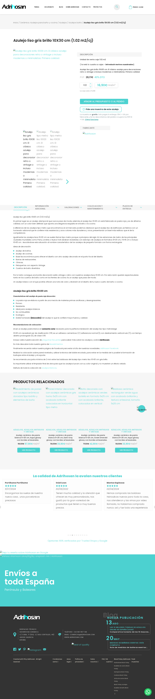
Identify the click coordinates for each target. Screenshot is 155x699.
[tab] (20, 207)
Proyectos (97, 7)
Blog (61, 7)
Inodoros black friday (120, 675)
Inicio (15, 22)
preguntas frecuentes (51, 340)
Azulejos (63, 22)
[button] (148, 692)
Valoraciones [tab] (71, 207)
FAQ (103, 659)
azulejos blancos (49, 368)
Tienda (36, 7)
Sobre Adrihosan (72, 7)
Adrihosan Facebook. (109, 348)
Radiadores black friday (121, 662)
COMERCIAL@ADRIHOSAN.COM (82, 635)
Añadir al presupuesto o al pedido (104, 101)
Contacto (86, 7)
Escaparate (49, 7)
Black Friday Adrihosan (122, 659)
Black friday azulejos (120, 684)
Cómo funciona (91, 119)
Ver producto (28, 450)
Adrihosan (31, 659)
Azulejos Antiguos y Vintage (34, 430)
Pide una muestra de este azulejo (102, 109)
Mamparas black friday (121, 672)
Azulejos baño (75, 22)
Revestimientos (56, 344)
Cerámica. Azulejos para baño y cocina (38, 22)
